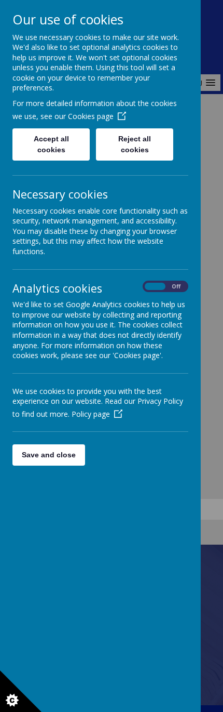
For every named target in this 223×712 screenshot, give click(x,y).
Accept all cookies (51, 144)
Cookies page (91, 116)
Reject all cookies (134, 144)
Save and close (49, 455)
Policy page (91, 414)
